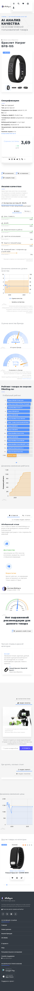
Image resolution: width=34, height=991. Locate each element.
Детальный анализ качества (18, 16)
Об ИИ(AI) (4, 938)
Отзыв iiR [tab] (14, 515)
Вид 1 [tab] (18, 211)
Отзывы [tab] (27, 515)
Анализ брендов (26, 378)
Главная (3, 16)
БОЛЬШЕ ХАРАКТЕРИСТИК (8, 133)
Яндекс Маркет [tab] (24, 769)
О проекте (4, 943)
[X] (19, 159)
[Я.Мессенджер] (14, 159)
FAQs (2, 948)
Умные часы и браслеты (10, 40)
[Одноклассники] (12, 159)
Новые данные (6, 929)
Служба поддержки (7, 956)
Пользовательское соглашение (11, 952)
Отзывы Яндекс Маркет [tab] (21, 520)
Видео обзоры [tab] (24, 703)
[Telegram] (17, 159)
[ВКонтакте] (9, 159)
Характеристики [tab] (23, 699)
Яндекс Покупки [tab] (24, 774)
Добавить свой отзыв (23, 631)
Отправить (26, 748)
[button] (16, 462)
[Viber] (22, 159)
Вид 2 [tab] (28, 211)
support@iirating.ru (7, 958)
